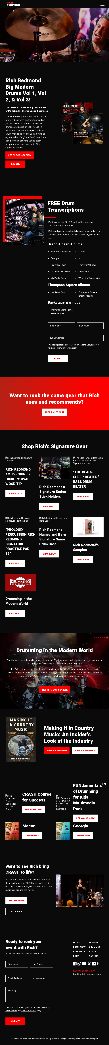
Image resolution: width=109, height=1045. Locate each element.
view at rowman (85, 750)
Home (76, 942)
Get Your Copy (34, 809)
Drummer (94, 946)
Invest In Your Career (54, 689)
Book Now (79, 946)
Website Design (59, 1038)
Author (93, 955)
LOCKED (15, 164)
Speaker (93, 942)
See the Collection (19, 155)
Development (74, 1038)
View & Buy (15, 493)
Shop (76, 955)
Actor (93, 951)
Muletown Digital (90, 1038)
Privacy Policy (11, 1010)
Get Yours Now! (85, 818)
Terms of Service (64, 348)
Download (32, 835)
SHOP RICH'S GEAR (54, 412)
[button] (102, 4)
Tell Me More (16, 900)
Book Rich (16, 911)
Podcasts (79, 951)
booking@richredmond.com (87, 974)
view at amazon (57, 750)
